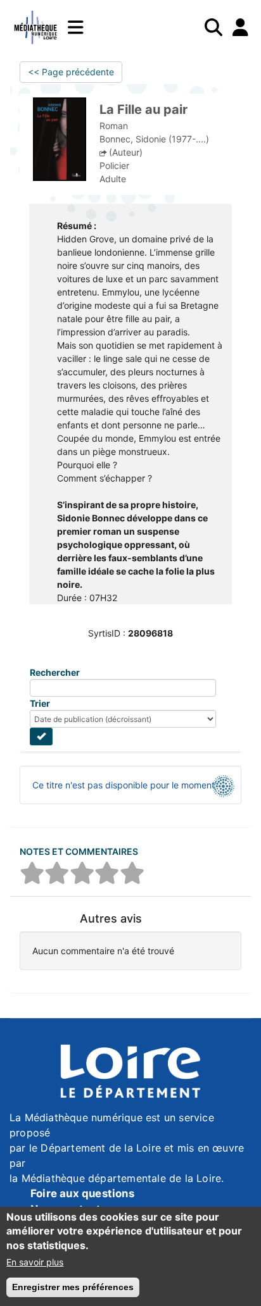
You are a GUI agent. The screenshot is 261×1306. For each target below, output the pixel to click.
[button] (32, 873)
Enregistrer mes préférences (73, 1287)
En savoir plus (34, 1262)
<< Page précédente (71, 71)
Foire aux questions (82, 1193)
